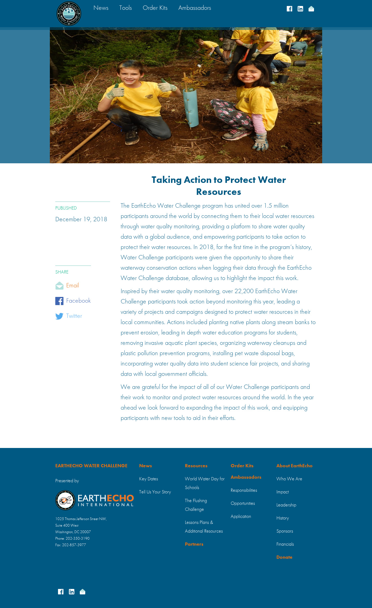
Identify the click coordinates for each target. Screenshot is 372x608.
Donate (284, 557)
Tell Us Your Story (155, 492)
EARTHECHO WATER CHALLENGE (91, 465)
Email (72, 285)
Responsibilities (244, 490)
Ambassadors (246, 477)
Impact (282, 492)
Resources (196, 465)
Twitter (74, 316)
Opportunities (243, 503)
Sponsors (284, 531)
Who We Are (289, 479)
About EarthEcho (294, 465)
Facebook (78, 301)
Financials (285, 544)
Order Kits (242, 465)
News (145, 465)
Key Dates (148, 479)
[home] (69, 13)
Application (241, 516)
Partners (194, 544)
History (282, 518)
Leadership (286, 505)
